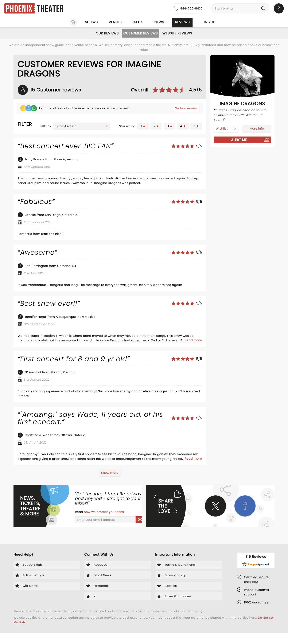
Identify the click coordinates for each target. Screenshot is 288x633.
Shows (91, 22)
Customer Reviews (140, 33)
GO (140, 519)
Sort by (45, 126)
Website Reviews (177, 33)
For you (208, 22)
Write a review (186, 108)
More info (257, 128)
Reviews (182, 22)
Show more (109, 473)
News (159, 22)
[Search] (263, 8)
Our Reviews (107, 33)
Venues (115, 22)
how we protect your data (104, 512)
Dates (138, 22)
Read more (193, 340)
